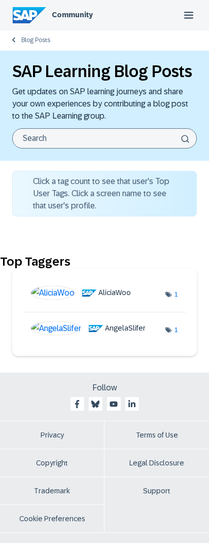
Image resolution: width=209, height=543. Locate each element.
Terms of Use (157, 435)
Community (72, 15)
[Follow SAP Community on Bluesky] (95, 404)
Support (156, 491)
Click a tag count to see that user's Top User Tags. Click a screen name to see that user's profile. (101, 193)
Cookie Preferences (52, 519)
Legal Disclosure (156, 463)
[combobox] (104, 138)
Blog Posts (35, 40)
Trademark (52, 491)
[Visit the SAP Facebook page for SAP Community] (77, 404)
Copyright (52, 463)
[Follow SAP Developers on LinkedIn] (132, 404)
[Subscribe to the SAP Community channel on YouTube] (114, 404)
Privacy (52, 435)
